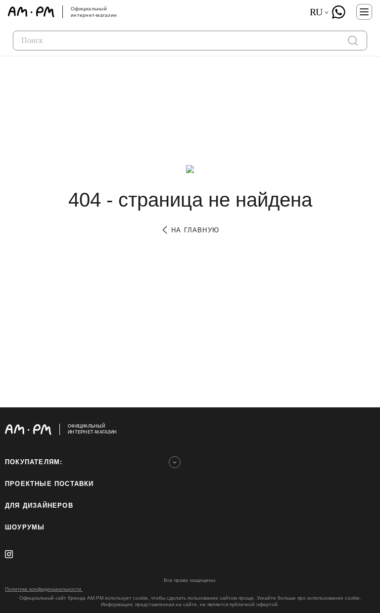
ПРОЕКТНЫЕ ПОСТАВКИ (49, 483)
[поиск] (353, 40)
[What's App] (338, 12)
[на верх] (365, 429)
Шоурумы (25, 527)
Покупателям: (33, 462)
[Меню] (364, 12)
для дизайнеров (39, 505)
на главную (194, 230)
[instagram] (9, 554)
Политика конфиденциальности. (44, 589)
